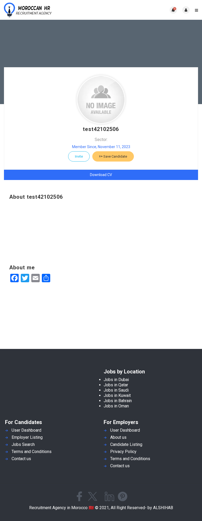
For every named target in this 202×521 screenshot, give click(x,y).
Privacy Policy (123, 451)
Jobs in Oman (116, 405)
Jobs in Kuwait (117, 395)
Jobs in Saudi (116, 390)
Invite (79, 156)
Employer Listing (27, 437)
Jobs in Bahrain (118, 400)
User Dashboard (26, 430)
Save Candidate (115, 156)
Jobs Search (23, 444)
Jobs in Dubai (116, 379)
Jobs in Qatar (116, 384)
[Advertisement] (101, 232)
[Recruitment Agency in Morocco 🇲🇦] (52, 10)
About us (118, 437)
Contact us (21, 458)
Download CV (101, 175)
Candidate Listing (126, 444)
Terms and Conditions (32, 451)
